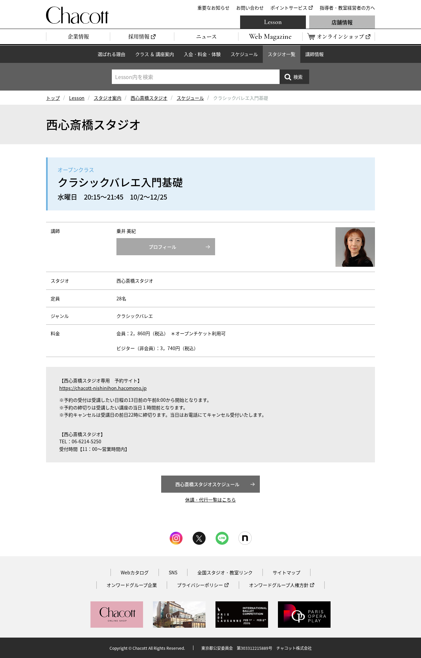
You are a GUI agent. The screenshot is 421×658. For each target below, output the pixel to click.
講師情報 (314, 54)
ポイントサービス (288, 7)
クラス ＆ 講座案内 (154, 54)
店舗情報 (342, 22)
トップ (53, 98)
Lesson (273, 22)
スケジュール (244, 54)
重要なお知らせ (213, 7)
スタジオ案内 (107, 98)
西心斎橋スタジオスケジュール (207, 484)
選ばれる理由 (111, 54)
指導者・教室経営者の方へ (347, 7)
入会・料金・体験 (202, 54)
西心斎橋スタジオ (149, 98)
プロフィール (162, 246)
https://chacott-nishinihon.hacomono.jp (103, 388)
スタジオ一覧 (281, 54)
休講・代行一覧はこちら (210, 499)
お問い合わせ (250, 7)
